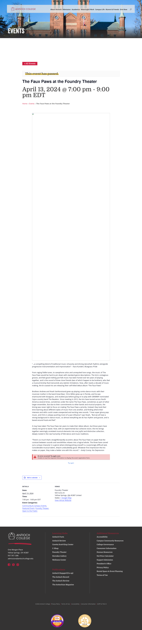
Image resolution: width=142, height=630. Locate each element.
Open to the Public (29, 511)
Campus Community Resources (110, 541)
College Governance (105, 544)
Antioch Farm (58, 537)
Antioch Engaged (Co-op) (62, 573)
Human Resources (104, 552)
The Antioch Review (60, 581)
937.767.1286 (13, 555)
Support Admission (105, 560)
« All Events (29, 63)
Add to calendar (32, 478)
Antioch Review (59, 541)
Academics (76, 9)
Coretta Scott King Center (62, 544)
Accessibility (102, 537)
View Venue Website (63, 500)
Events (31, 103)
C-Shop (55, 548)
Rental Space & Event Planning (110, 571)
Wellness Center (59, 560)
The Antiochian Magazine (63, 585)
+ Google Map (65, 498)
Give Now (123, 9)
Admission (67, 9)
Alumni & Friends (112, 9)
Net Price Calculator (105, 556)
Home (24, 103)
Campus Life (100, 9)
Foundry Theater (42, 508)
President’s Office (104, 564)
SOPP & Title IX (102, 604)
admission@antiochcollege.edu (20, 558)
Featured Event (28, 508)
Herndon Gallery (59, 556)
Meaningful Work (87, 9)
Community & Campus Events (34, 506)
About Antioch (56, 9)
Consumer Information (106, 548)
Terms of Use (102, 575)
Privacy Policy (103, 567)
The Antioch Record (60, 577)
